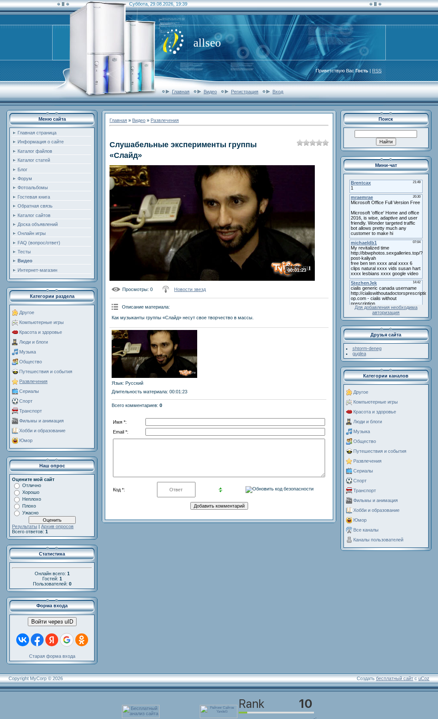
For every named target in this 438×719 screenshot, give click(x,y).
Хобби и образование (42, 430)
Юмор (26, 440)
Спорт (26, 401)
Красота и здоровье (40, 332)
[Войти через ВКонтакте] (22, 639)
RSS (377, 70)
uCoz (423, 678)
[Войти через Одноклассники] (81, 639)
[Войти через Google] (67, 640)
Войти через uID (52, 621)
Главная (180, 91)
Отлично (31, 485)
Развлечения (33, 381)
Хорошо (30, 492)
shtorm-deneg (367, 348)
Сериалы (29, 391)
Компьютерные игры (41, 322)
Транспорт (30, 410)
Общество (30, 361)
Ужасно (30, 512)
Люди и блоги (33, 342)
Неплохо (31, 499)
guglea (359, 353)
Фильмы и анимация (41, 420)
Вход (277, 91)
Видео (210, 91)
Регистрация (244, 91)
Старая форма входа (52, 656)
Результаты (24, 526)
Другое (26, 312)
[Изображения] (154, 354)
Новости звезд (190, 289)
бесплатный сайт (394, 678)
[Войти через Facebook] (37, 639)
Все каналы (366, 529)
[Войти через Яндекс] (51, 639)
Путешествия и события (45, 371)
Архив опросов (57, 526)
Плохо (29, 505)
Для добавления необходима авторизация (386, 310)
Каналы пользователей (378, 539)
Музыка (27, 351)
